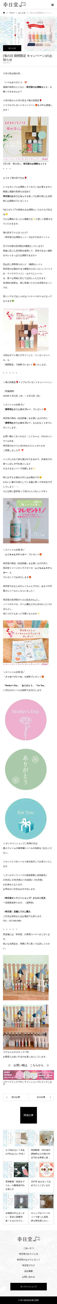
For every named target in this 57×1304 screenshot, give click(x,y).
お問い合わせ (28, 1277)
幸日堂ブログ (28, 1265)
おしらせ (12, 48)
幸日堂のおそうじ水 (28, 1254)
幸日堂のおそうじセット (28, 1260)
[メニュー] (52, 4)
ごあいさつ (28, 1248)
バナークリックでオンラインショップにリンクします (27, 1083)
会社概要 (28, 1271)
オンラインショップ (28, 1287)
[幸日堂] (28, 1239)
